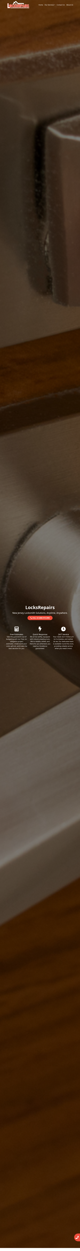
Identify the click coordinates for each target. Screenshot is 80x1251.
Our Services (49, 5)
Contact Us (61, 5)
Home (41, 5)
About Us (69, 5)
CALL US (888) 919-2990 (41, 618)
